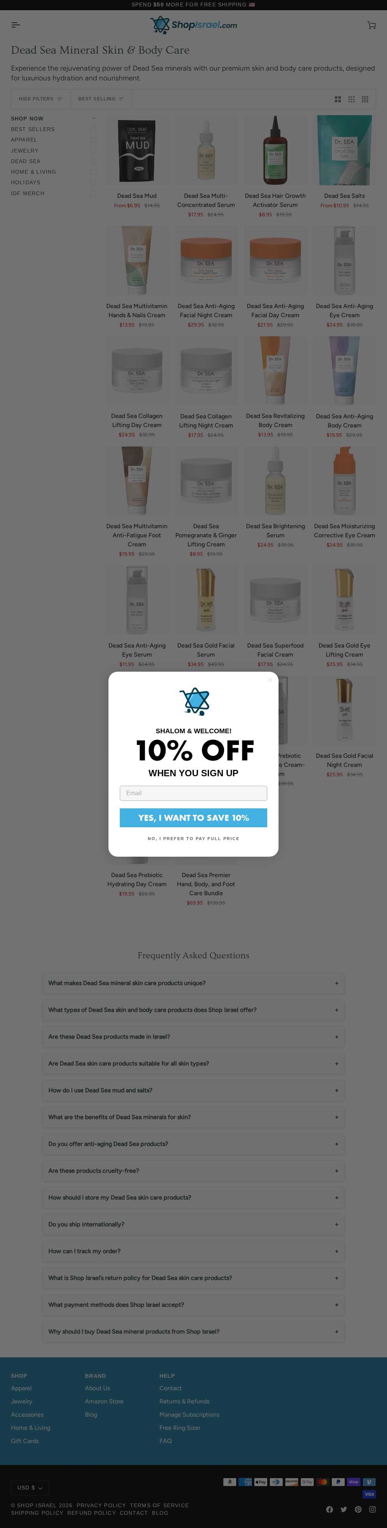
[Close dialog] (270, 680)
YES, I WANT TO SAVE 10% (193, 817)
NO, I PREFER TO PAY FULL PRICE (194, 838)
